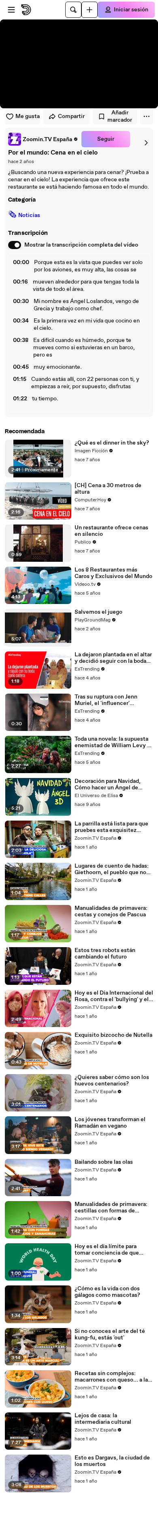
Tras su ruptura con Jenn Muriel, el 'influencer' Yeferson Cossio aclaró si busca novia (107, 700)
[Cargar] (89, 10)
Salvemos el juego (98, 612)
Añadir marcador (119, 116)
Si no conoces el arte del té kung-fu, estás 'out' (110, 1334)
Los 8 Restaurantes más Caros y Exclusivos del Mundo (113, 573)
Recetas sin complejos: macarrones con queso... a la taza (111, 1376)
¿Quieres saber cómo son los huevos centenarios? (112, 1080)
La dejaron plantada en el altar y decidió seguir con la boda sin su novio (113, 657)
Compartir (71, 116)
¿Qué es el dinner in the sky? (112, 443)
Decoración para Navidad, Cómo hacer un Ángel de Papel (108, 784)
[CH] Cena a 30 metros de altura (108, 488)
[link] (43, 139)
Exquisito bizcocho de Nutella (113, 1035)
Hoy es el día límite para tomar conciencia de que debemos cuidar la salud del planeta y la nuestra (110, 1249)
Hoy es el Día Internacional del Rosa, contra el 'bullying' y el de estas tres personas (114, 996)
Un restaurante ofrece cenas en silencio (111, 530)
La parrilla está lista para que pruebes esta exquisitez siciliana (111, 827)
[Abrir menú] (11, 10)
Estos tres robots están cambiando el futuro (105, 953)
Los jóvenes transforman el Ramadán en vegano (110, 1122)
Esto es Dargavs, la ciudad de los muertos (112, 1461)
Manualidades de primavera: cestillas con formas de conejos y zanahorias (111, 1207)
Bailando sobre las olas (104, 1162)
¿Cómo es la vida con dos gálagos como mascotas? (107, 1291)
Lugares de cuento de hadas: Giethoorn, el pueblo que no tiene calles (112, 869)
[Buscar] (73, 10)
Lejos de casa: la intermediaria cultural (103, 1418)
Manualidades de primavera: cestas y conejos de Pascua (111, 911)
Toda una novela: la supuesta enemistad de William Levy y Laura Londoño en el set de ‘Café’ (112, 742)
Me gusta (27, 116)
